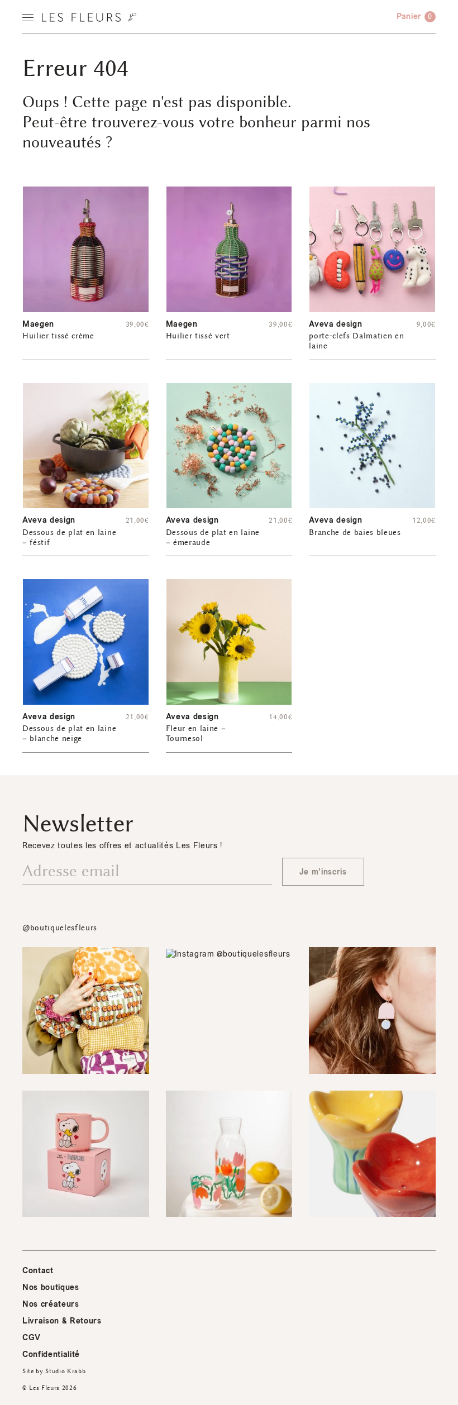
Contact (38, 1270)
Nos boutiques (50, 1287)
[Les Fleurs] (89, 17)
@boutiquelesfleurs (59, 928)
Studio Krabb (65, 1371)
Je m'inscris (323, 872)
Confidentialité (51, 1354)
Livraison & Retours (62, 1321)
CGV (31, 1337)
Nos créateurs (50, 1304)
